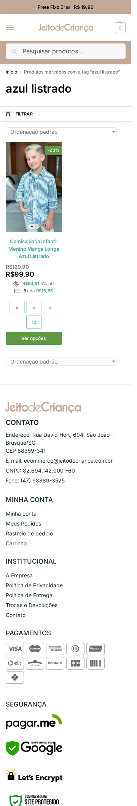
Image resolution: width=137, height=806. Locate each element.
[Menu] (17, 28)
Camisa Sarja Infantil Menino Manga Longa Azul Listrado (33, 248)
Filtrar (24, 114)
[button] (119, 27)
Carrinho (16, 543)
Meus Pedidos (23, 523)
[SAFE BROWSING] (34, 753)
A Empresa (19, 575)
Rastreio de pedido (29, 533)
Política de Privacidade (34, 585)
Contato (15, 615)
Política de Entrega (29, 595)
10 (34, 322)
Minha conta (21, 513)
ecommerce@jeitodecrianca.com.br (68, 460)
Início (11, 72)
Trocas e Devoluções (31, 605)
